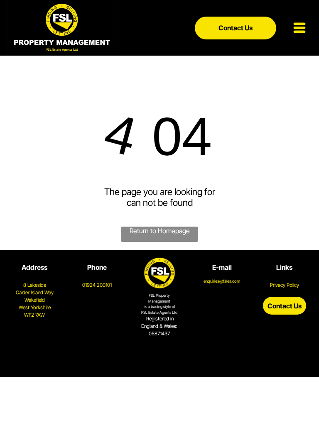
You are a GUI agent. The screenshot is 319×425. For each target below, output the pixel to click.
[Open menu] (299, 28)
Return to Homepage (160, 231)
